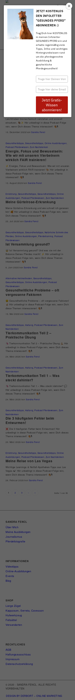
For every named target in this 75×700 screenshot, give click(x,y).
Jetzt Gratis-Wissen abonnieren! (52, 105)
